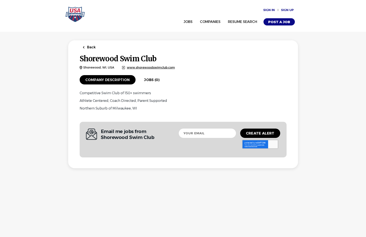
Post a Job (279, 22)
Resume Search (242, 22)
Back (91, 47)
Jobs (188, 22)
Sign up (287, 10)
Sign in (269, 10)
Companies (210, 22)
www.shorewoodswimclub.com (151, 67)
